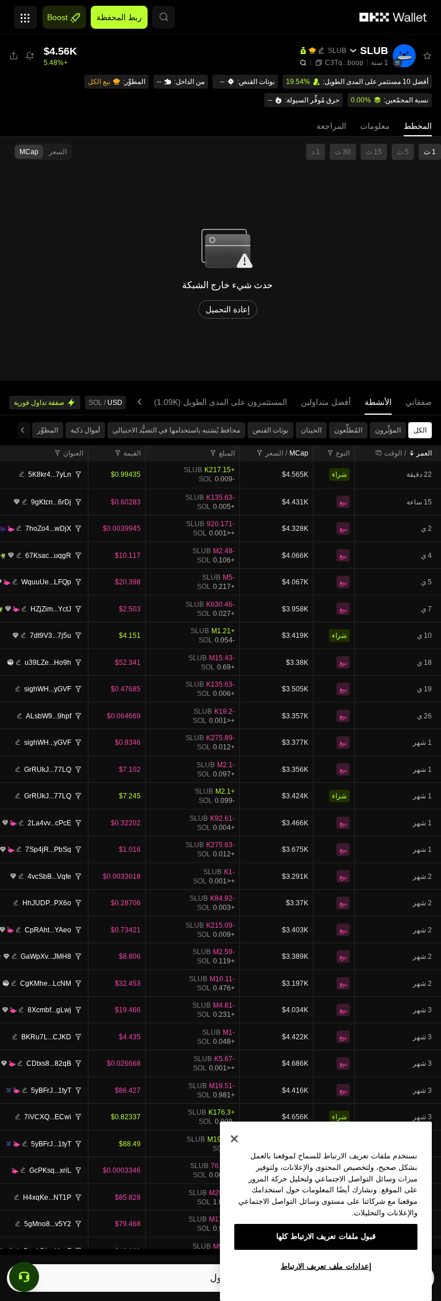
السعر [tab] (58, 152)
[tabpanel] (220, 834)
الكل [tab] (420, 430)
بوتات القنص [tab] (270, 430)
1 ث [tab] (430, 152)
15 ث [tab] (374, 152)
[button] (163, 17)
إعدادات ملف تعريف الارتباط (326, 1266)
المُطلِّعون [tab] (348, 430)
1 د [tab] (315, 152)
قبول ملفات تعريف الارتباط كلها (326, 1236)
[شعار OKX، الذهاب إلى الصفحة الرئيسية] (393, 17)
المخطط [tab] (418, 126)
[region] (326, 1211)
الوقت (393, 453)
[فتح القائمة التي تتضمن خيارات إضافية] (25, 14)
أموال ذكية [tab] (85, 430)
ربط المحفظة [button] (119, 17)
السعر (274, 453)
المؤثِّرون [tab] (388, 430)
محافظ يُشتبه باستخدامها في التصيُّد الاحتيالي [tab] (176, 430)
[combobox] (338, 453)
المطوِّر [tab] (47, 430)
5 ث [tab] (403, 152)
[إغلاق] (234, 1138)
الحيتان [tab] (311, 430)
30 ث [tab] (343, 152)
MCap (298, 453)
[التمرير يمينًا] (142, 402)
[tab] (418, 402)
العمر (424, 453)
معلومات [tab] (375, 126)
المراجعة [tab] (331, 126)
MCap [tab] (29, 152)
